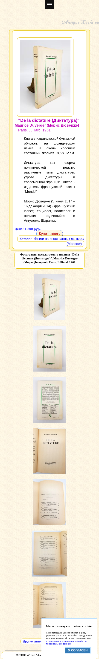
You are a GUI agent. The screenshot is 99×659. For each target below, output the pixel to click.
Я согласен (77, 650)
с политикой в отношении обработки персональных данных (66, 642)
